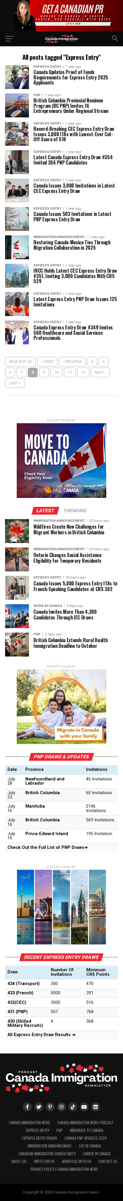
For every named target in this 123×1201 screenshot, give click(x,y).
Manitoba (35, 806)
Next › (100, 372)
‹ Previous (72, 361)
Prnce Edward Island (46, 833)
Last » (15, 383)
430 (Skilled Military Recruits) (25, 1023)
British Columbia (42, 792)
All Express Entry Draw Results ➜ (41, 1034)
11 (70, 372)
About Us (19, 1161)
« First (47, 361)
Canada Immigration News (29, 1122)
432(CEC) (16, 1002)
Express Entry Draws (39, 1138)
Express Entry (37, 1130)
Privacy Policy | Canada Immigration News (64, 1169)
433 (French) (20, 993)
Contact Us (108, 1161)
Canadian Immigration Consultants (47, 1153)
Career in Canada (96, 1153)
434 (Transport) (23, 983)
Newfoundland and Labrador (44, 781)
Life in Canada (90, 1146)
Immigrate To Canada (86, 1130)
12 (83, 372)
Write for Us (44, 1161)
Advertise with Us (76, 1161)
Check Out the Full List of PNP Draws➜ (47, 847)
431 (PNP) (17, 1011)
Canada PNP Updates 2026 (85, 1138)
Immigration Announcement (50, 1146)
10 (56, 372)
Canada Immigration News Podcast (85, 1122)
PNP (59, 1130)
